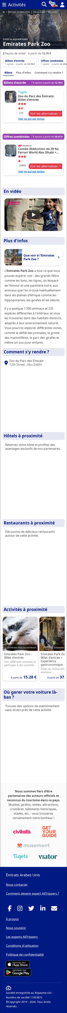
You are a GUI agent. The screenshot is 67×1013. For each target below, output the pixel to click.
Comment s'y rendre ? (49, 72)
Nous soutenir (16, 928)
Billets (8, 72)
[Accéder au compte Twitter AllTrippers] (32, 909)
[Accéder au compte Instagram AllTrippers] (21, 909)
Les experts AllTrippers (22, 937)
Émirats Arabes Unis (19, 12)
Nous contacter (17, 885)
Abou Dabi (39, 12)
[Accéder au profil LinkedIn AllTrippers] (43, 909)
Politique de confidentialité (25, 955)
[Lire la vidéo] (33, 214)
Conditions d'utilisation (22, 946)
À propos (12, 919)
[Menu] (4, 5)
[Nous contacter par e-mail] (55, 909)
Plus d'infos (23, 72)
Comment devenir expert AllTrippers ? (32, 894)
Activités (52, 12)
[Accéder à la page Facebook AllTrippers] (11, 909)
